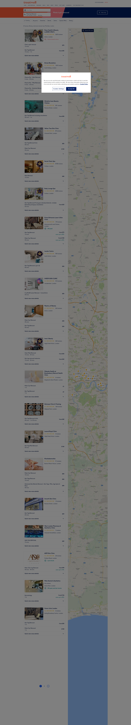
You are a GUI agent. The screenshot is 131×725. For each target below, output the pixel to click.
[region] (66, 82)
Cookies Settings (58, 88)
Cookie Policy (84, 84)
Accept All (71, 88)
